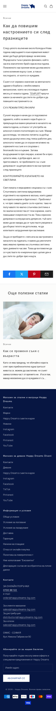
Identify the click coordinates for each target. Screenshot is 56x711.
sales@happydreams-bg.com (19, 609)
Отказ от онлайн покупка (16, 549)
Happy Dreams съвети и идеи (19, 418)
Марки (6, 413)
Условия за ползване (14, 522)
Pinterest (8, 440)
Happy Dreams (21, 689)
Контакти (8, 407)
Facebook (8, 434)
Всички (7, 18)
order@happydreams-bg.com (19, 597)
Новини (7, 423)
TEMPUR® (35, 93)
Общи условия (11, 516)
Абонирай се (16, 678)
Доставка (8, 533)
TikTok (6, 489)
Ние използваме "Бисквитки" (18, 560)
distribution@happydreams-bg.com (23, 617)
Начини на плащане (13, 544)
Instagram (8, 429)
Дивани (7, 467)
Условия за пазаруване (15, 527)
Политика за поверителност (18, 554)
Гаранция (8, 538)
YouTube (8, 445)
